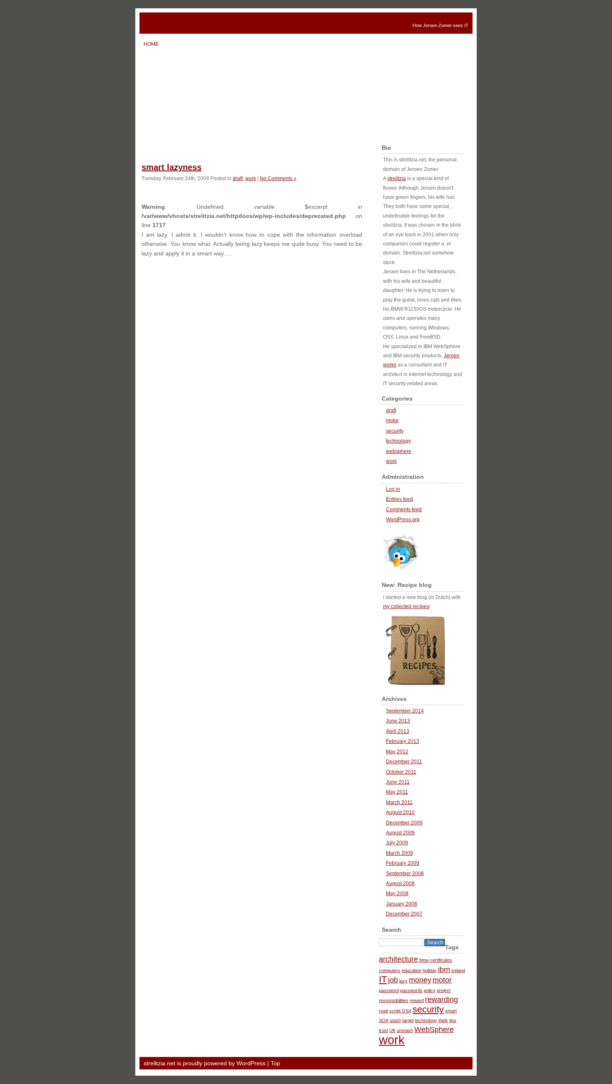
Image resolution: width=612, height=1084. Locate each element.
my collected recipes (406, 606)
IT (383, 979)
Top (275, 1063)
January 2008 (401, 904)
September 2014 (405, 711)
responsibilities (393, 1000)
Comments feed (404, 509)
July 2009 (397, 843)
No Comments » (278, 178)
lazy (403, 980)
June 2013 (398, 721)
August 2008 (400, 883)
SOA (383, 1020)
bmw (424, 960)
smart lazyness (172, 167)
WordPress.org (403, 519)
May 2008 (397, 893)
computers (390, 970)
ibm (444, 969)
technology (398, 441)
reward (417, 1000)
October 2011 (401, 772)
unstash (405, 1030)
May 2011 (397, 792)
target (408, 1020)
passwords (411, 990)
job (393, 980)
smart (451, 1010)
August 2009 (400, 833)
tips (452, 1020)
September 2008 (405, 873)
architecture (398, 959)
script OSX (400, 1010)
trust (383, 1030)
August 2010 (400, 812)
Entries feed (399, 499)
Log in (393, 489)
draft (238, 178)
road (383, 1010)
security (394, 431)
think (443, 1020)
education (411, 970)
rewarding (441, 999)
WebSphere (434, 1029)
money (420, 980)
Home (151, 44)
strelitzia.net (206, 23)
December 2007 (404, 914)
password (389, 990)
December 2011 (404, 762)
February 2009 (402, 863)
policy (429, 990)
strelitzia (396, 178)
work (250, 178)
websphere (398, 451)
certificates (441, 960)
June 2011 (398, 782)
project (443, 990)
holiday (430, 970)
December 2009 (404, 823)
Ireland (458, 970)
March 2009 (399, 853)
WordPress (251, 1063)
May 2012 (397, 752)
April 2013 (397, 731)
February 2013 (402, 741)
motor (392, 420)
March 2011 (399, 802)
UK (392, 1030)
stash (395, 1020)
